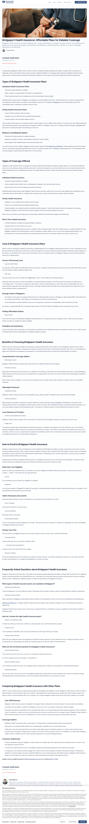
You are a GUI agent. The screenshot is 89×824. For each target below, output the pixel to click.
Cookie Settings (72, 821)
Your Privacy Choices (30, 821)
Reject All (62, 821)
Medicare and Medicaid (56, 146)
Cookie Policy (72, 806)
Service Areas (67, 2)
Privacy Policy (5, 821)
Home (49, 2)
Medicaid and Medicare (9, 603)
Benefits (60, 2)
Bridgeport (56, 102)
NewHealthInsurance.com (35, 759)
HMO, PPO (32, 278)
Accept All (82, 821)
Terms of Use (13, 821)
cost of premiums (56, 402)
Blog (54, 2)
